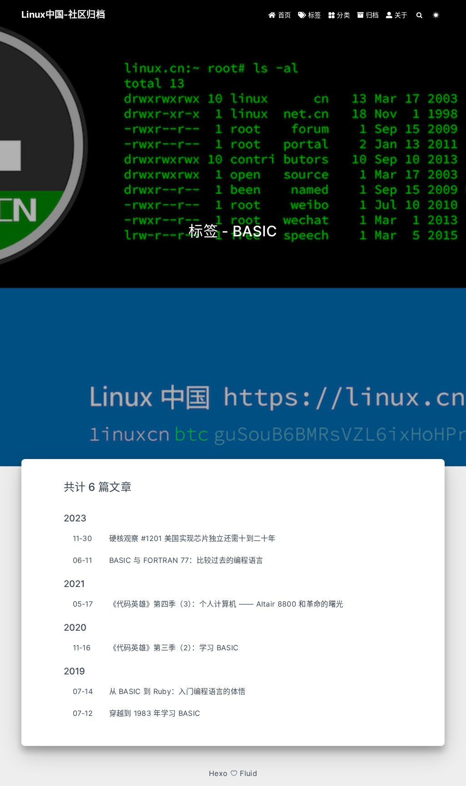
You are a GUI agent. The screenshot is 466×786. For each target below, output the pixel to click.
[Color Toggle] (436, 14)
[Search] (419, 14)
